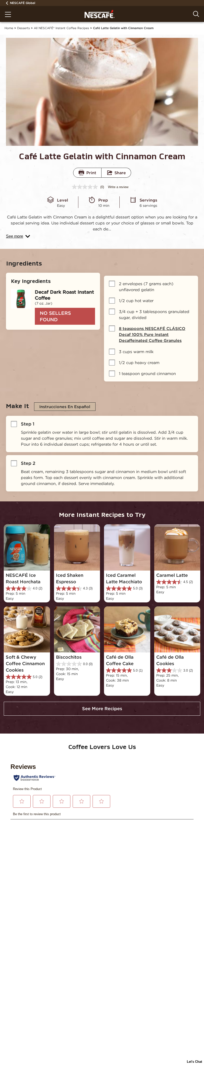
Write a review (118, 187)
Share (120, 172)
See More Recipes (102, 708)
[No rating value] (86, 187)
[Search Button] (196, 14)
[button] (18, 236)
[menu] (8, 15)
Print (91, 172)
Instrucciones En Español (64, 406)
